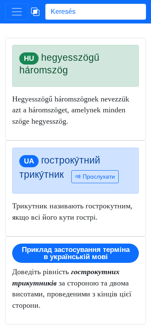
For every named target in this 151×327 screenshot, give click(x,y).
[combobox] (95, 12)
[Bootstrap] (35, 11)
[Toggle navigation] (17, 11)
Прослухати (98, 176)
